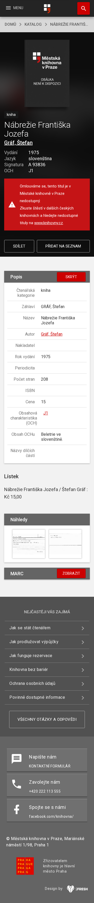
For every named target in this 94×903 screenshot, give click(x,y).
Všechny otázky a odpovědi (47, 719)
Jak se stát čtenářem (29, 627)
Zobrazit (71, 573)
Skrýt (71, 277)
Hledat (82, 8)
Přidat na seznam (63, 246)
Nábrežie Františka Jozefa (69, 24)
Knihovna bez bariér (28, 669)
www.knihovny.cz (48, 223)
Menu (14, 8)
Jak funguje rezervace (30, 655)
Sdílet (19, 246)
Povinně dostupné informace (37, 697)
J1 (45, 413)
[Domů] (47, 8)
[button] (47, 73)
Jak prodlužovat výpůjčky (33, 641)
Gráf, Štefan (18, 142)
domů (10, 24)
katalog (33, 24)
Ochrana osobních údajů (32, 683)
